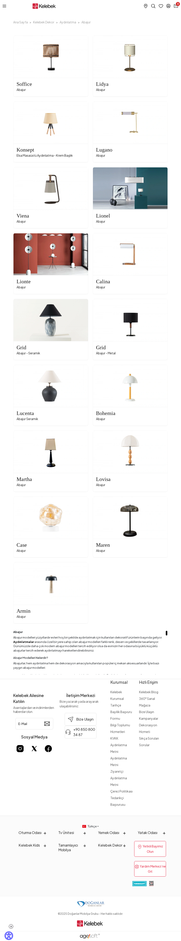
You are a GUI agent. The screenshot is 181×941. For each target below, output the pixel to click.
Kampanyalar (148, 718)
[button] (98, 57)
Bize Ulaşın (146, 712)
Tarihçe (115, 705)
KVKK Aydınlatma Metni (118, 744)
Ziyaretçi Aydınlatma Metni (118, 778)
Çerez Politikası (121, 791)
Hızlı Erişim (148, 682)
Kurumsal (119, 682)
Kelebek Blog (148, 692)
